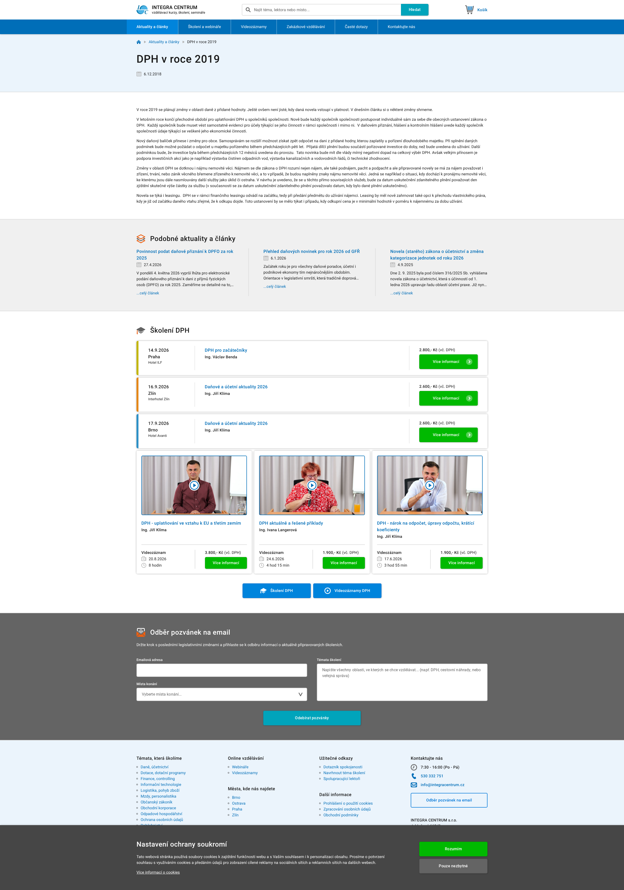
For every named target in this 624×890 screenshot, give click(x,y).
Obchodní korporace (158, 808)
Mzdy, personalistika (158, 796)
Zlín (235, 815)
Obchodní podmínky (340, 815)
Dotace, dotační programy (163, 772)
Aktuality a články (164, 42)
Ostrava (238, 803)
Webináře (240, 767)
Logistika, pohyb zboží (160, 790)
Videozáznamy (245, 772)
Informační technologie (161, 784)
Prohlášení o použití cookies (348, 803)
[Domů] (139, 42)
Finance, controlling (158, 778)
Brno (236, 797)
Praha (237, 809)
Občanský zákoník (156, 802)
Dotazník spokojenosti (342, 767)
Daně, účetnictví (154, 767)
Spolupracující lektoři (341, 778)
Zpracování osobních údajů (347, 809)
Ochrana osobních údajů (162, 819)
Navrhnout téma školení (344, 772)
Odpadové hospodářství (161, 813)
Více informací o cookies (158, 872)
